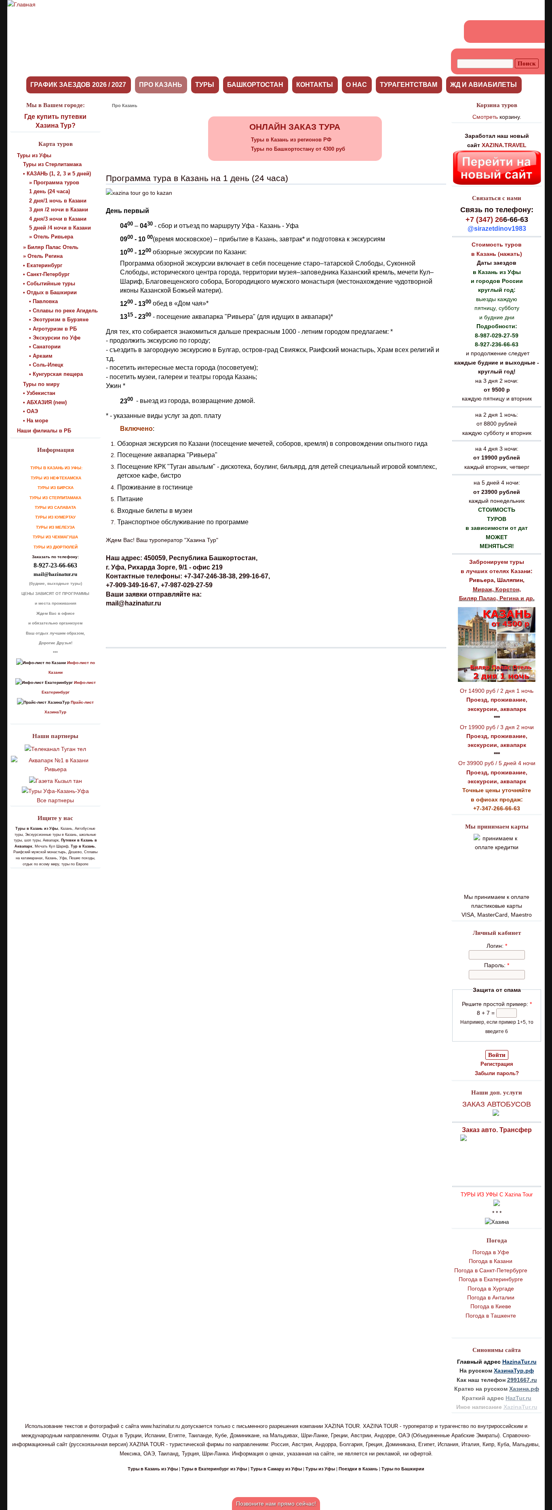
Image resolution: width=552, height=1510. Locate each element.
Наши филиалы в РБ (44, 431)
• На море (35, 421)
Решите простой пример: (497, 1004)
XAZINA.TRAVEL (504, 145)
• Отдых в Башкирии (50, 292)
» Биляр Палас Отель (50, 247)
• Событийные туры (49, 283)
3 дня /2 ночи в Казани (58, 210)
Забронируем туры (496, 562)
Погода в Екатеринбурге (491, 1279)
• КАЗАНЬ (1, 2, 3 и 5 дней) (57, 174)
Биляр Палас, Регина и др (496, 598)
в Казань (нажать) (496, 254)
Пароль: (496, 965)
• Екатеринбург (42, 265)
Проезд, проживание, (496, 699)
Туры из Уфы (34, 155)
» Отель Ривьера (51, 237)
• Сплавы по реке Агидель (63, 311)
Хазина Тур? (56, 125)
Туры (204, 84)
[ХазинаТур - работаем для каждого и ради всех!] (21, 4)
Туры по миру (41, 384)
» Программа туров (54, 182)
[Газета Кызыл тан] (55, 781)
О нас (356, 84)
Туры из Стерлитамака (52, 164)
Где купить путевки (55, 116)
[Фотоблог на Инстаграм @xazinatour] (534, 31)
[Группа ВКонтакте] (476, 31)
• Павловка (43, 301)
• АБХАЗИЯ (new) (45, 402)
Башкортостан (255, 84)
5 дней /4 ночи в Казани (60, 228)
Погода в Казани (490, 1261)
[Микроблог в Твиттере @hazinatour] (519, 31)
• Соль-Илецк (46, 365)
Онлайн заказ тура (294, 126)
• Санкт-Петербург (46, 274)
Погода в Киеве (490, 1306)
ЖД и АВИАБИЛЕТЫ (483, 84)
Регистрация (496, 1064)
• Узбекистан (39, 393)
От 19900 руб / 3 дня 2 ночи (497, 727)
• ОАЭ (30, 411)
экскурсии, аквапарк (497, 709)
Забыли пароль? (497, 1073)
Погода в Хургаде (491, 1288)
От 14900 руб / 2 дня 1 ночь (496, 691)
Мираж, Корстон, (497, 589)
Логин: (497, 946)
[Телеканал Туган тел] (55, 749)
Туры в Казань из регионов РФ (291, 140)
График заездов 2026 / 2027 (78, 84)
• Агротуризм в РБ (53, 329)
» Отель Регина (43, 256)
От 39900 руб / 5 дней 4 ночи (496, 763)
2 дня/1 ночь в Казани (57, 201)
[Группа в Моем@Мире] (505, 31)
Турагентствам (408, 84)
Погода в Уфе (490, 1252)
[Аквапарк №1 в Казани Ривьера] (55, 769)
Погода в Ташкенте (491, 1315)
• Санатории (45, 347)
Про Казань (160, 84)
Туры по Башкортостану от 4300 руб (298, 149)
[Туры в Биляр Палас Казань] (496, 681)
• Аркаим (41, 356)
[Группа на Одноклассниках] (490, 31)
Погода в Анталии (490, 1297)
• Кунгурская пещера (56, 374)
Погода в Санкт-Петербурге (490, 1270)
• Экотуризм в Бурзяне (58, 319)
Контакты (314, 84)
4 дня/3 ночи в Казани (57, 219)
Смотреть (485, 117)
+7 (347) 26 (484, 219)
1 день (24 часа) (49, 191)
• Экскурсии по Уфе (54, 338)
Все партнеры (55, 800)
